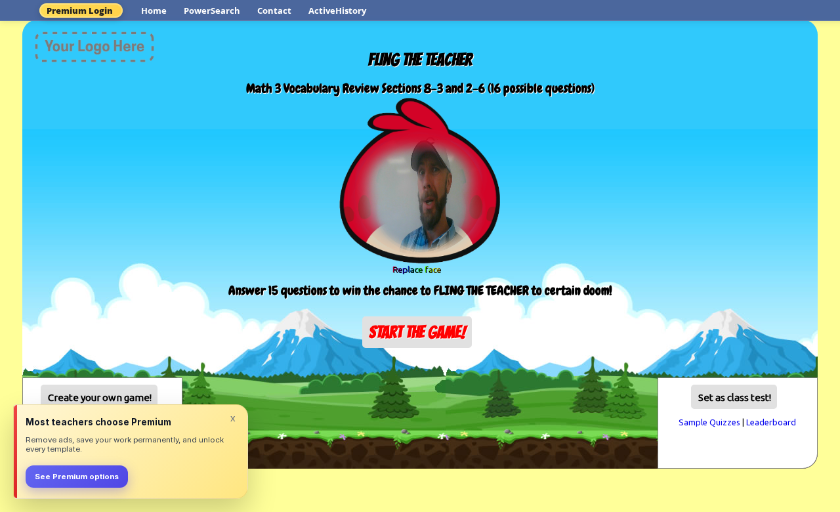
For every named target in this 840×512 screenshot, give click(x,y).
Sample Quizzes (709, 422)
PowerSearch (212, 10)
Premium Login (80, 10)
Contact (274, 10)
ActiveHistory (337, 10)
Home (154, 10)
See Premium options (77, 476)
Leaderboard (771, 422)
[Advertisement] (420, 388)
